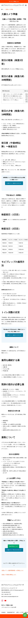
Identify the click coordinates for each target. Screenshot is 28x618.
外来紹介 (3, 612)
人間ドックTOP (19, 612)
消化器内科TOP (11, 612)
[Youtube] (5, 600)
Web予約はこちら (13, 546)
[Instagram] (2, 600)
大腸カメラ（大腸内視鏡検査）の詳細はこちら (12, 570)
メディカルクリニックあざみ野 (8, 607)
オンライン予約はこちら (14, 1)
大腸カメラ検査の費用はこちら (8, 574)
